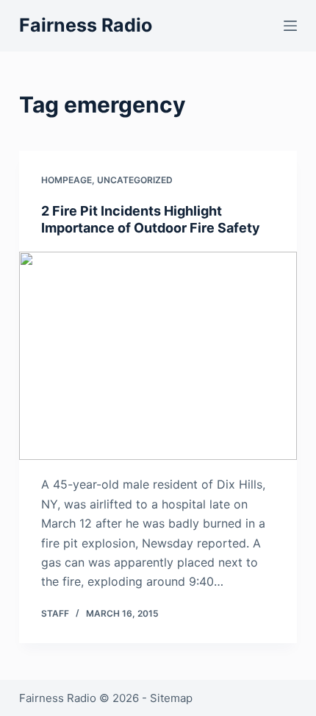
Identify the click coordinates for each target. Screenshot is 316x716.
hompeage (66, 179)
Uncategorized (135, 179)
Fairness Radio (85, 25)
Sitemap (171, 698)
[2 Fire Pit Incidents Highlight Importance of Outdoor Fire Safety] (158, 356)
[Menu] (290, 25)
